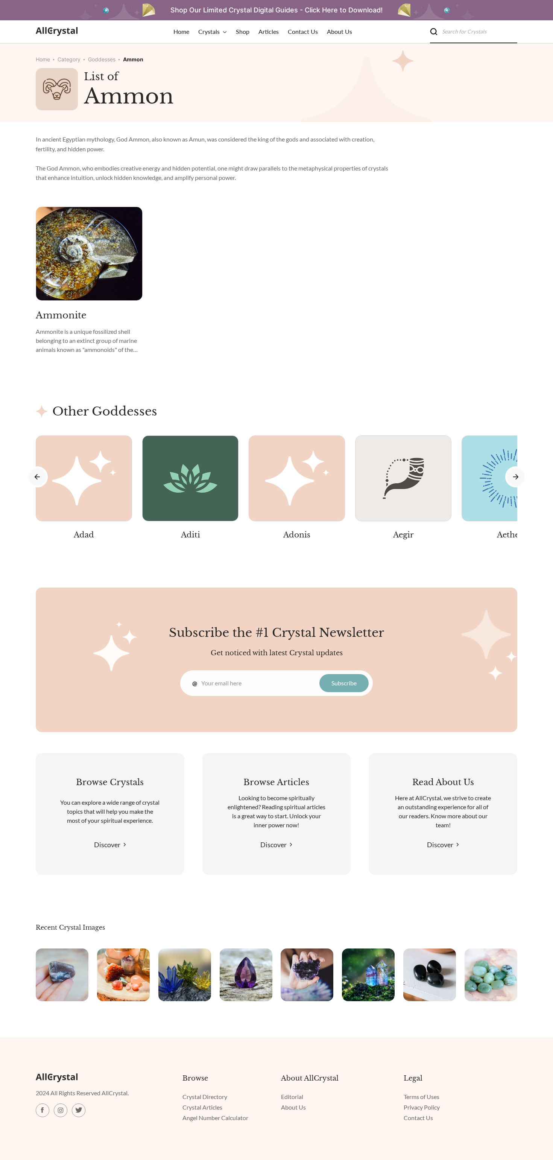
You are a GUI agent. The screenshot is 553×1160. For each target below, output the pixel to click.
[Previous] (37, 476)
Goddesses (101, 59)
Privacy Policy (422, 1107)
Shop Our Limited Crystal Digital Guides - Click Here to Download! (276, 10)
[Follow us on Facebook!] (42, 1110)
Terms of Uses (421, 1096)
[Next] (515, 476)
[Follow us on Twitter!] (78, 1110)
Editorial (292, 1096)
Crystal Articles (202, 1107)
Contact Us (418, 1117)
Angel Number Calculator (215, 1117)
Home (43, 59)
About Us (293, 1107)
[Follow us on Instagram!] (60, 1110)
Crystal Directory (204, 1096)
